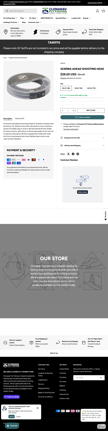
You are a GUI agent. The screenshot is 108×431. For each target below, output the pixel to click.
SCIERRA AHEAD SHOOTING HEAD (18, 57)
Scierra (62, 63)
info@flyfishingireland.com (18, 2)
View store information (70, 129)
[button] (103, 10)
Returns (41, 384)
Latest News (64, 369)
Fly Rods (63, 373)
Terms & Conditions (45, 397)
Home (5, 57)
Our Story (41, 369)
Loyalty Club (76, 18)
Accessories (64, 394)
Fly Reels (63, 377)
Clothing (63, 390)
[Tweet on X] (68, 154)
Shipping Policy (43, 388)
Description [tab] (7, 118)
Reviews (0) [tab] (19, 118)
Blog (24, 22)
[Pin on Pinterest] (77, 154)
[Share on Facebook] (73, 154)
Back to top (54, 353)
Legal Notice (42, 380)
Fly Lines (63, 381)
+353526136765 (38, 2)
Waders (62, 386)
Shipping (63, 78)
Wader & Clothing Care (46, 392)
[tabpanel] (28, 131)
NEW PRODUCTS (47, 18)
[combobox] (20, 11)
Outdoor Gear (65, 398)
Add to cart (90, 110)
